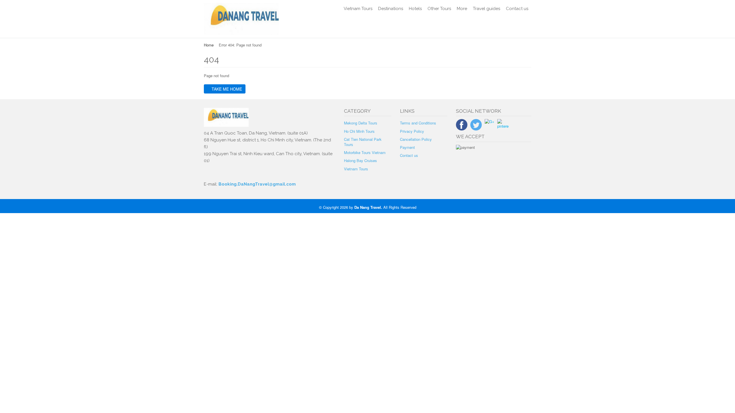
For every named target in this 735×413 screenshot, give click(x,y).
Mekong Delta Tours (360, 123)
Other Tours (439, 8)
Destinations (390, 8)
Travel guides (486, 8)
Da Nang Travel (367, 207)
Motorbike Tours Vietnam (365, 152)
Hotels (415, 8)
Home (209, 45)
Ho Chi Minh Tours (359, 131)
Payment (407, 147)
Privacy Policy (412, 131)
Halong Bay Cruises (360, 160)
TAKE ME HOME (226, 89)
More (462, 8)
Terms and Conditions (418, 123)
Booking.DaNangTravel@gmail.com (257, 184)
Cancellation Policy (416, 139)
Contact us (517, 8)
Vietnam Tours (358, 8)
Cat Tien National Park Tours (363, 142)
